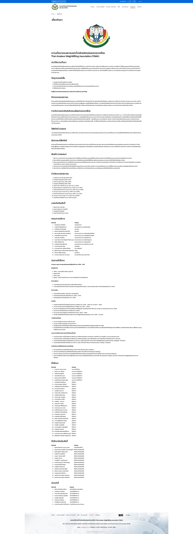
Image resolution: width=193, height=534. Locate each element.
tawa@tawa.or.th (85, 527)
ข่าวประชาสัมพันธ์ (100, 7)
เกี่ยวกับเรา (132, 7)
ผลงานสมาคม (125, 7)
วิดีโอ (119, 7)
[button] (132, 515)
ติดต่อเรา (139, 7)
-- (128, 1)
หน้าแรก (92, 7)
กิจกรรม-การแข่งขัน (111, 7)
